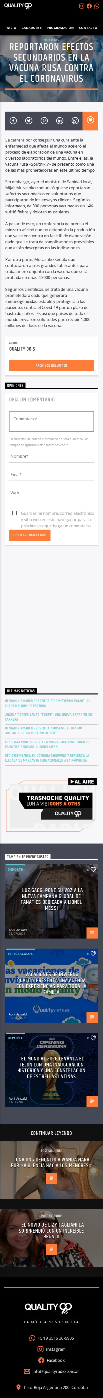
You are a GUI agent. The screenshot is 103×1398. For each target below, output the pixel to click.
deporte (15, 869)
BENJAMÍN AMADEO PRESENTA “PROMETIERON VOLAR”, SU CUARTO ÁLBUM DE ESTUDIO (47, 703)
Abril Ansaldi (18, 930)
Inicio (11, 28)
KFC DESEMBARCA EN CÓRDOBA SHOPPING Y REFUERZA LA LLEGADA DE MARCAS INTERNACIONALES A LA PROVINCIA (47, 758)
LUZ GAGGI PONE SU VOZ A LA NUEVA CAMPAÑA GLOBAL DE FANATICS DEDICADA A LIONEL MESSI (47, 744)
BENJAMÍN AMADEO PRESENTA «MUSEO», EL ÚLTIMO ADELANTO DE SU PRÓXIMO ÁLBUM (43, 730)
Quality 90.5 (22, 349)
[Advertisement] (51, 618)
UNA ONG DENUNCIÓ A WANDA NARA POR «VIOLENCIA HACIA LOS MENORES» (51, 1162)
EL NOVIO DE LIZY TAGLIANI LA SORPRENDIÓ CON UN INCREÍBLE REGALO (51, 1231)
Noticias (51, 39)
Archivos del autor (51, 365)
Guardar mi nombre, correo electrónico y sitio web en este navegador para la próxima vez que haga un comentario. (57, 513)
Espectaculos (20, 953)
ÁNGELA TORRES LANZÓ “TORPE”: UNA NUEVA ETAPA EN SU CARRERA (48, 717)
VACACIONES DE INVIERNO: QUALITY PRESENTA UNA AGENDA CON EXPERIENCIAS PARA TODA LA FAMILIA (51, 983)
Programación (60, 28)
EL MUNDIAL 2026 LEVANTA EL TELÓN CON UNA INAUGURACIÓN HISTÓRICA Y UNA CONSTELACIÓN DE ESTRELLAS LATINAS (52, 1067)
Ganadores (32, 28)
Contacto (88, 28)
